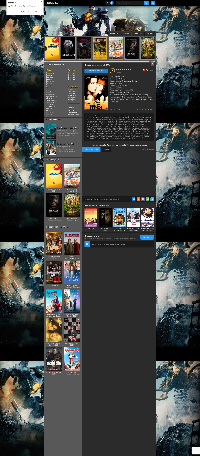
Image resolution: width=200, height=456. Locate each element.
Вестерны (49, 77)
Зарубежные (72, 112)
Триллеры (49, 108)
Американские (73, 90)
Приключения (51, 103)
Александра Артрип (127, 99)
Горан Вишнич (132, 97)
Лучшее (125, 33)
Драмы (48, 87)
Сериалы (138, 33)
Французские (72, 100)
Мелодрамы (50, 95)
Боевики (49, 75)
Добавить (147, 237)
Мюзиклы (49, 99)
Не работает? (148, 149)
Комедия (135, 81)
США (118, 79)
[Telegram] (152, 199)
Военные (49, 79)
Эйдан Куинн (142, 97)
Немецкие (71, 98)
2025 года (71, 75)
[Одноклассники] (138, 199)
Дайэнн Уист (121, 97)
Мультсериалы (73, 114)
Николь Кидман (135, 95)
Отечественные (51, 101)
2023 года (71, 79)
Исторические (51, 89)
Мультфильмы (51, 97)
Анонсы (150, 33)
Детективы (50, 81)
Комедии (49, 91)
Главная (114, 33)
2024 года (71, 77)
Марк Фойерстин (141, 99)
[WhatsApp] (147, 199)
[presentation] (45, 48)
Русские (71, 110)
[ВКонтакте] (133, 199)
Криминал (49, 93)
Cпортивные (50, 106)
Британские (72, 92)
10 (134, 70)
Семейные (49, 104)
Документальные (52, 85)
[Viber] (143, 199)
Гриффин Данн (123, 92)
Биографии (50, 73)
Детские (49, 83)
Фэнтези (49, 114)
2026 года (71, 73)
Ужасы (48, 110)
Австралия (125, 79)
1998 (122, 76)
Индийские (72, 96)
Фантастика (50, 112)
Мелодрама (126, 81)
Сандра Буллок (122, 95)
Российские (72, 94)
